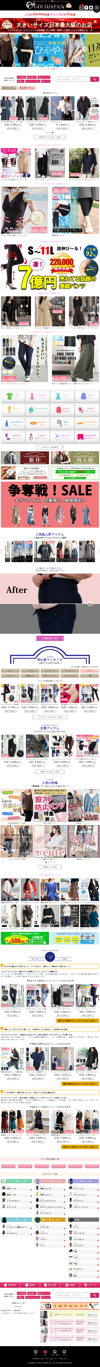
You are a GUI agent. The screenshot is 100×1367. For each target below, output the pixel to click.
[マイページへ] (91, 8)
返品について (54, 1358)
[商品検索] (94, 79)
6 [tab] (54, 69)
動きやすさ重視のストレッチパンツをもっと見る (76, 1021)
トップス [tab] (30, 670)
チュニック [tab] (70, 670)
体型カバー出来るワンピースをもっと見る (79, 1147)
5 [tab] (51, 69)
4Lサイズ (41, 1166)
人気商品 (21, 77)
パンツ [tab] (90, 670)
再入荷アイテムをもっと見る (50, 137)
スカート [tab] (10, 675)
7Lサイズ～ (91, 1166)
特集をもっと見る (50, 867)
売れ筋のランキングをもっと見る (50, 717)
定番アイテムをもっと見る (50, 772)
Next (85, 49)
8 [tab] (59, 69)
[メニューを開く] (96, 7)
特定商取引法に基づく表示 (40, 1358)
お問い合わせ (63, 1358)
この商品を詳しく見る (50, 638)
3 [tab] (46, 69)
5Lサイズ (58, 1166)
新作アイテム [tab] (9, 88)
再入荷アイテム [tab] (26, 88)
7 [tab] (56, 69)
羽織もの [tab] (30, 675)
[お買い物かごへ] (86, 8)
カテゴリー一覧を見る (50, 447)
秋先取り (32, 77)
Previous (15, 49)
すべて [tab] (10, 670)
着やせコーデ (43, 77)
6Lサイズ (75, 1166)
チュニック (60, 1035)
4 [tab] (48, 69)
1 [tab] (41, 69)
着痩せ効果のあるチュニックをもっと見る (79, 1084)
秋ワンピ (45, 81)
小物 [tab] (90, 675)
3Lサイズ (24, 1166)
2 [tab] (43, 69)
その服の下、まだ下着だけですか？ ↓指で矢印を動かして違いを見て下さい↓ (50, 569)
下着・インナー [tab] (50, 675)
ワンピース (51, 1098)
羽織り (20, 81)
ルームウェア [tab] (70, 675)
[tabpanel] (50, 115)
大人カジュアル (32, 81)
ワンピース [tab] (50, 670)
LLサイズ (8, 1166)
